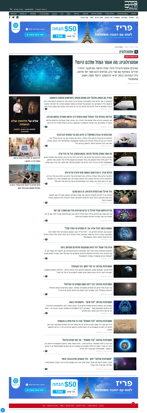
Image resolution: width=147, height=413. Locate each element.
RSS (61, 405)
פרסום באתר (92, 405)
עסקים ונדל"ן (44, 14)
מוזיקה (85, 14)
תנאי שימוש (70, 405)
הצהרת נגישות (52, 405)
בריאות (76, 14)
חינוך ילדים (99, 17)
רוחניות (131, 17)
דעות (68, 14)
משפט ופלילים (96, 14)
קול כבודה (84, 17)
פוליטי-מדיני (109, 14)
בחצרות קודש (123, 14)
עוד (44, 405)
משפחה (117, 17)
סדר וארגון (108, 17)
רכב (61, 14)
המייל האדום (18, 9)
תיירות (54, 14)
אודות (101, 405)
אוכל (91, 17)
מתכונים (33, 14)
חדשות (133, 14)
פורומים (13, 14)
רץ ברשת (23, 14)
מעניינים (124, 17)
